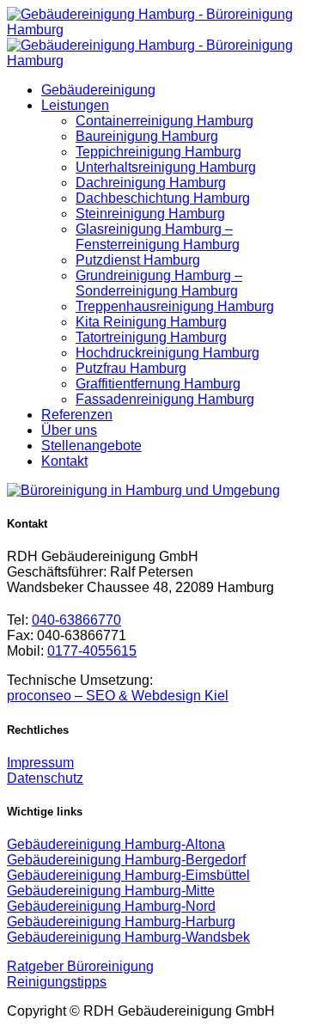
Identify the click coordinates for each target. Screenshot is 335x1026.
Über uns (69, 430)
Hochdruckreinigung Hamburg (167, 352)
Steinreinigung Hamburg (150, 213)
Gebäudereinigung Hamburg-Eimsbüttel (128, 875)
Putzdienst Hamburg (138, 260)
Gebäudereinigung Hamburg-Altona (116, 844)
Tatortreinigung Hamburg (151, 337)
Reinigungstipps (57, 981)
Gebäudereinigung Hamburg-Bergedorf (126, 859)
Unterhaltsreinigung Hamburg (166, 167)
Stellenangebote (91, 445)
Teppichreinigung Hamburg (158, 151)
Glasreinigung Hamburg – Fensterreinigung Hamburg (158, 237)
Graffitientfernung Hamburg (158, 383)
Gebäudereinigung (98, 89)
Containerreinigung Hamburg (164, 120)
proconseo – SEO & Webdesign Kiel (117, 695)
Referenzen (77, 414)
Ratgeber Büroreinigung (80, 966)
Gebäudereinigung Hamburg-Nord (111, 906)
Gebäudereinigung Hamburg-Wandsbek (128, 937)
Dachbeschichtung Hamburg (163, 198)
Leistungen (75, 105)
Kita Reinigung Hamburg (151, 322)
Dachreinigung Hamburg (151, 182)
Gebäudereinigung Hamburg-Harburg (121, 921)
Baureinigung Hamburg (147, 136)
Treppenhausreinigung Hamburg (175, 306)
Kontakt (64, 461)
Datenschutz (45, 778)
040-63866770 (76, 620)
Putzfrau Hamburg (131, 368)
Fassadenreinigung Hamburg (165, 399)
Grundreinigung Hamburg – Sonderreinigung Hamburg (159, 283)
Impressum (40, 762)
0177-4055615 (92, 651)
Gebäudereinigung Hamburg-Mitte (111, 890)
